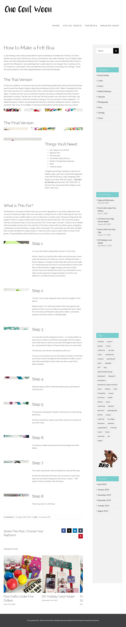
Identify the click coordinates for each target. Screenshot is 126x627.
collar (100, 355)
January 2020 (103, 489)
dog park (111, 376)
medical (111, 406)
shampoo (101, 423)
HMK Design (79, 620)
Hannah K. (10, 517)
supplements (102, 428)
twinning (101, 436)
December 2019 (104, 495)
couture (101, 359)
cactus (108, 346)
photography (112, 410)
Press (100, 107)
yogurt (100, 441)
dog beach (101, 376)
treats (107, 432)
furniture (101, 398)
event (100, 389)
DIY (99, 367)
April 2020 (102, 484)
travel (100, 432)
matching (101, 406)
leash (108, 402)
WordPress (95, 620)
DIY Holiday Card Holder (58, 596)
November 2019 (104, 500)
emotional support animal (107, 385)
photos (100, 415)
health (110, 398)
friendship (101, 393)
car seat (111, 350)
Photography (103, 102)
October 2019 (103, 506)
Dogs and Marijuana (106, 200)
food (115, 389)
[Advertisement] (107, 290)
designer (108, 363)
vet (108, 436)
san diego (111, 419)
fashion (107, 389)
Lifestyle (101, 97)
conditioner (109, 355)
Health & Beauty (104, 91)
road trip (101, 419)
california (101, 350)
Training (101, 113)
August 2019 (103, 511)
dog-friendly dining (105, 372)
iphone (100, 402)
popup (108, 415)
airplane (101, 341)
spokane (111, 423)
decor (100, 363)
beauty (100, 346)
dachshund (111, 359)
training (113, 428)
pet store (101, 410)
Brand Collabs (103, 75)
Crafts (34, 517)
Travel (100, 118)
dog (105, 367)
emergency (102, 380)
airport (109, 341)
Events (100, 86)
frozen (111, 393)
